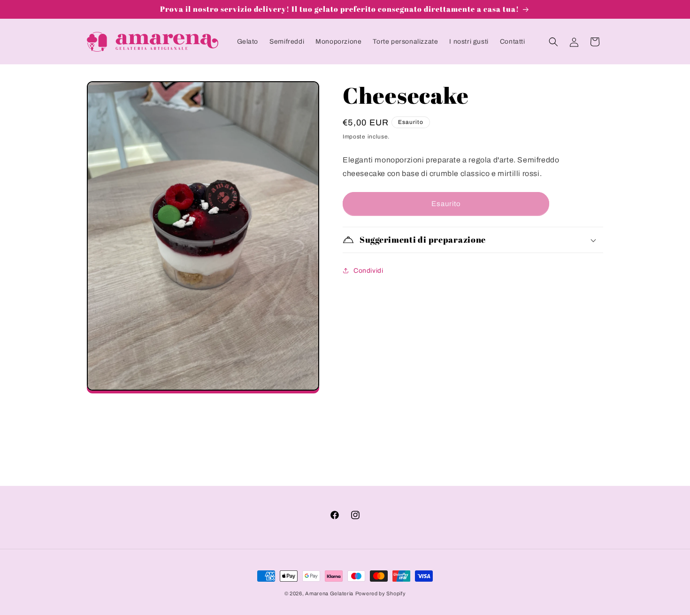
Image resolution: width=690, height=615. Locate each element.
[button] (553, 41)
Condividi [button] (368, 270)
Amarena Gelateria (329, 593)
